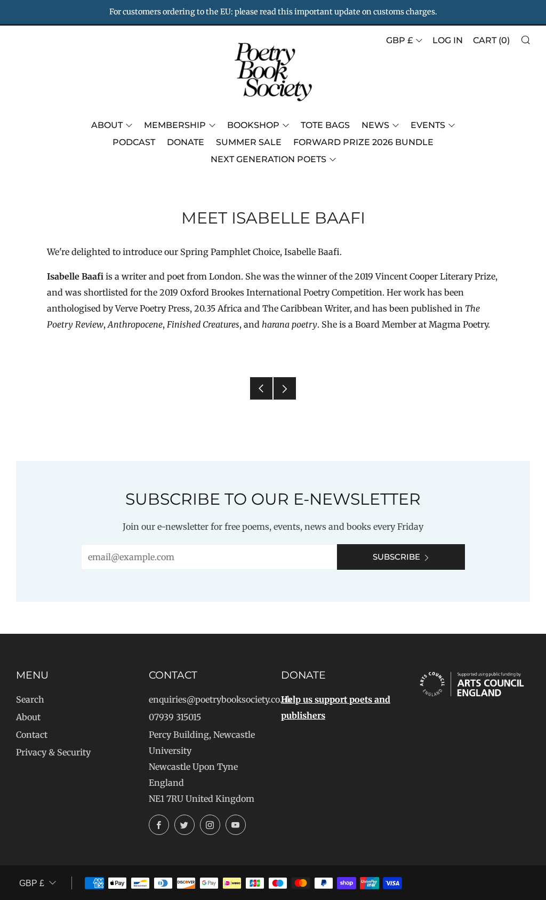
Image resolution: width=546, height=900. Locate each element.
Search (30, 699)
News (375, 125)
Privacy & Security (53, 752)
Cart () (491, 40)
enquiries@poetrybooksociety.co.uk (220, 699)
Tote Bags (325, 125)
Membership (175, 125)
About (107, 125)
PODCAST (134, 142)
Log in (447, 40)
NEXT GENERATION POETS (268, 159)
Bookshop (253, 125)
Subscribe (396, 557)
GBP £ (399, 40)
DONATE (185, 142)
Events (428, 125)
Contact (31, 734)
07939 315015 (175, 717)
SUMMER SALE (249, 142)
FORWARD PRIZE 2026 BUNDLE (363, 142)
